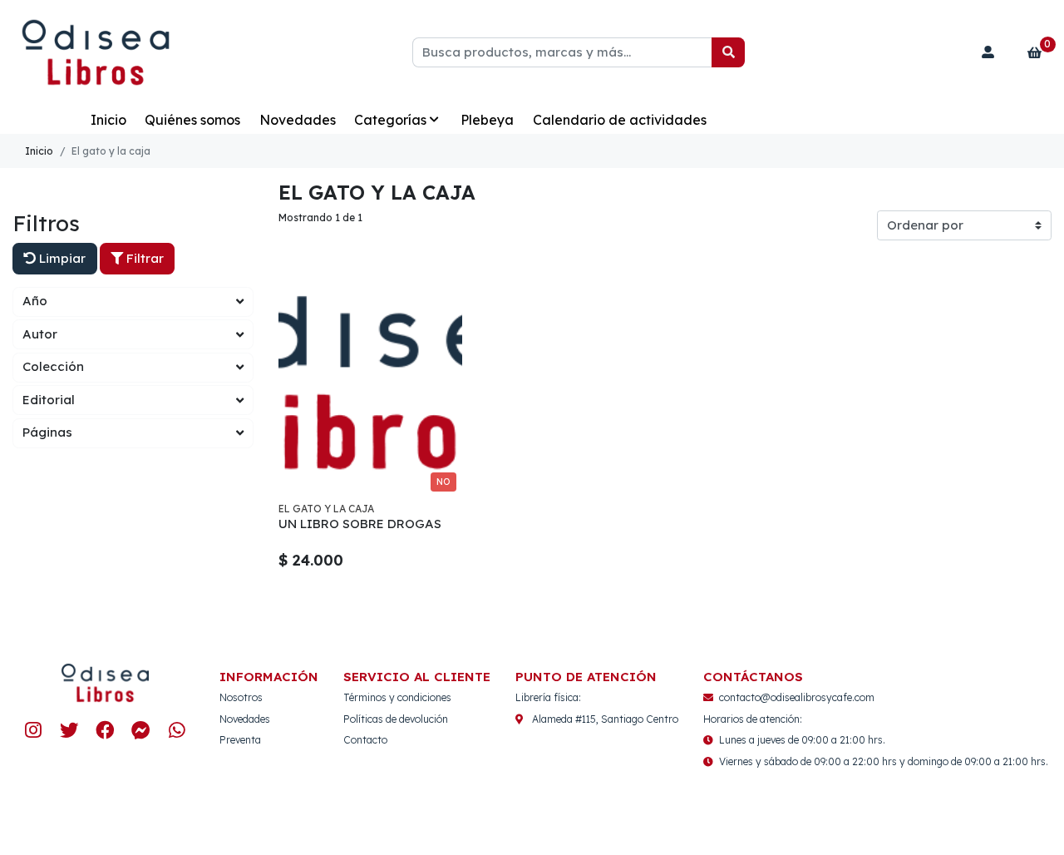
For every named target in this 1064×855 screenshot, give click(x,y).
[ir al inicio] (105, 683)
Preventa (240, 740)
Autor (39, 334)
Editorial (48, 400)
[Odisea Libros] (95, 53)
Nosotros (241, 697)
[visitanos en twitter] (69, 730)
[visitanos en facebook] (105, 730)
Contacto (365, 740)
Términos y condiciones (397, 697)
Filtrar (143, 258)
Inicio (108, 119)
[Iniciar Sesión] (988, 52)
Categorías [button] (390, 119)
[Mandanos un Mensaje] (141, 730)
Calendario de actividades (620, 119)
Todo (54, 119)
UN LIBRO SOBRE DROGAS (359, 523)
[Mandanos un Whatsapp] (176, 730)
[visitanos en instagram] (33, 730)
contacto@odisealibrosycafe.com (796, 697)
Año (34, 301)
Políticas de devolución (395, 719)
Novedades (297, 119)
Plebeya (487, 119)
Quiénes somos (192, 119)
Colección (53, 366)
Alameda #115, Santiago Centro (605, 719)
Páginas (47, 432)
